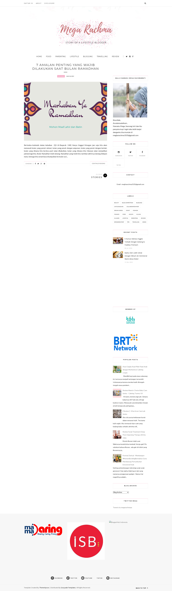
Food (48, 56)
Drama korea (118, 210)
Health (131, 214)
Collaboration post (133, 206)
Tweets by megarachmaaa (122, 507)
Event (128, 210)
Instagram (118, 155)
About (39, 3)
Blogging (88, 56)
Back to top (141, 588)
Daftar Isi (28, 3)
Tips (128, 222)
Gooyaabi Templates (68, 588)
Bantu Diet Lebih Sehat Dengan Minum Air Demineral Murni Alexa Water (136, 256)
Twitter (130, 155)
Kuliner (116, 218)
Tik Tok (119, 165)
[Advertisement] (140, 66)
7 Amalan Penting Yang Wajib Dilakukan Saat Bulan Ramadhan (65, 67)
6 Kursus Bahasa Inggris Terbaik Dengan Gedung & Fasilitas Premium (135, 242)
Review (115, 56)
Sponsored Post (119, 222)
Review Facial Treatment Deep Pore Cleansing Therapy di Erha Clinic (134, 435)
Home (39, 56)
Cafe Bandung (118, 206)
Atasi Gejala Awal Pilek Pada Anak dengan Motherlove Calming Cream (135, 370)
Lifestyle (74, 56)
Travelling (102, 56)
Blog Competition (127, 202)
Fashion (135, 210)
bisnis (144, 222)
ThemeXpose (44, 588)
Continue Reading (98, 163)
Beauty (116, 202)
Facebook (142, 155)
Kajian (61, 76)
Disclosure (49, 3)
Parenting (60, 56)
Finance (116, 214)
